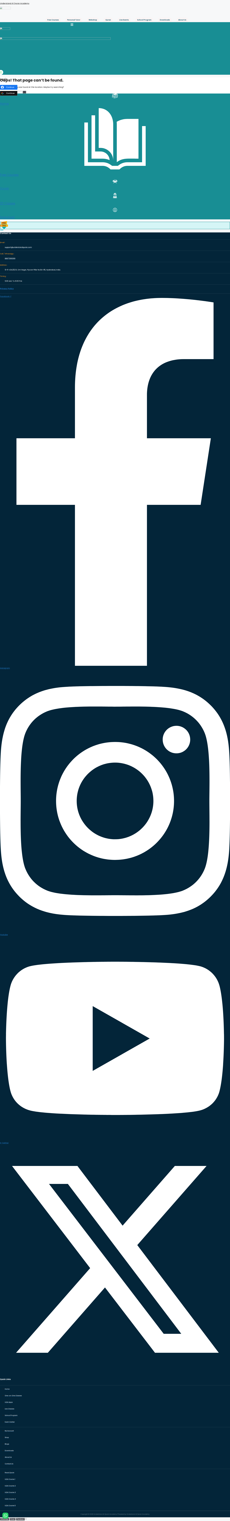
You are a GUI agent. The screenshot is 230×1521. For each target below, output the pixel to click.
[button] (72, 24)
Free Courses (53, 20)
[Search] (24, 92)
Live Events (124, 20)
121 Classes (7, 203)
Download (7, 217)
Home (4, 104)
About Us (182, 20)
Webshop (93, 20)
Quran (108, 20)
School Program (144, 20)
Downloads (165, 20)
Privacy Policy (7, 288)
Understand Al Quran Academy (14, 3)
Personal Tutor (73, 20)
